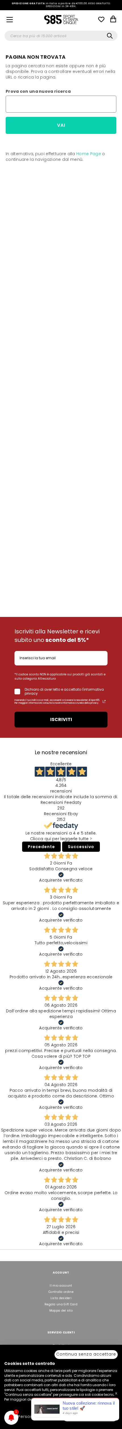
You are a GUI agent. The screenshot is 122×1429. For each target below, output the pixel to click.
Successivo (81, 847)
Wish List (101, 19)
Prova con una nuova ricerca (38, 91)
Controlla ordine (61, 1292)
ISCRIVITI (61, 719)
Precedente (41, 847)
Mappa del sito (61, 1310)
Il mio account (61, 1285)
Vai (61, 125)
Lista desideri (61, 1298)
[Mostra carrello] (113, 20)
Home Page (88, 154)
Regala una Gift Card (61, 1304)
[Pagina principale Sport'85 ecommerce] (61, 19)
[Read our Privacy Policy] (104, 701)
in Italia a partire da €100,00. (61, 5)
